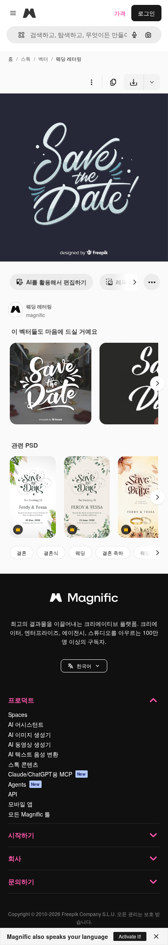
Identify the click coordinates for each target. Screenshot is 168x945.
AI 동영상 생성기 (29, 744)
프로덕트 (21, 700)
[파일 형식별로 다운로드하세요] (152, 82)
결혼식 (51, 552)
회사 (14, 858)
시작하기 (21, 835)
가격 (120, 13)
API (12, 794)
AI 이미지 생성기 (29, 734)
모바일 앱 (20, 804)
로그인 (146, 13)
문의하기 (21, 881)
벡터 (43, 58)
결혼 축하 (112, 552)
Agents (24, 784)
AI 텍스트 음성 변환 (33, 754)
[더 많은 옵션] (91, 82)
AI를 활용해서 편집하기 (56, 282)
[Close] (156, 936)
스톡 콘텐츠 (23, 764)
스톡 (26, 58)
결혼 (22, 552)
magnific (35, 314)
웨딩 (80, 552)
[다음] (134, 282)
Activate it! (130, 936)
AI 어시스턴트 (26, 724)
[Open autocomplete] (18, 35)
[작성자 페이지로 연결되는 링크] (15, 310)
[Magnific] (84, 599)
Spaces (17, 714)
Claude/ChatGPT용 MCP (47, 774)
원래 (47, 109)
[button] (84, 665)
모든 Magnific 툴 (29, 814)
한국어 (84, 665)
